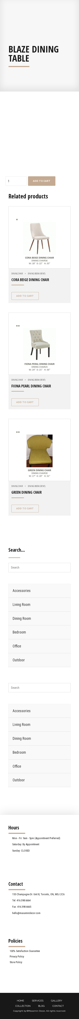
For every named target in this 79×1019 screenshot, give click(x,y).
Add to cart (41, 180)
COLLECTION (23, 1005)
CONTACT (58, 1005)
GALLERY (56, 1000)
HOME (20, 1000)
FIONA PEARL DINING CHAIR (31, 386)
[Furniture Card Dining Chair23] (39, 450)
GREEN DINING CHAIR (26, 492)
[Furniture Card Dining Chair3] (39, 344)
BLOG (41, 1005)
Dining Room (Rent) (36, 273)
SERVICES (37, 1000)
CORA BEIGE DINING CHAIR (30, 279)
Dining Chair (17, 273)
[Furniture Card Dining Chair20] (39, 237)
